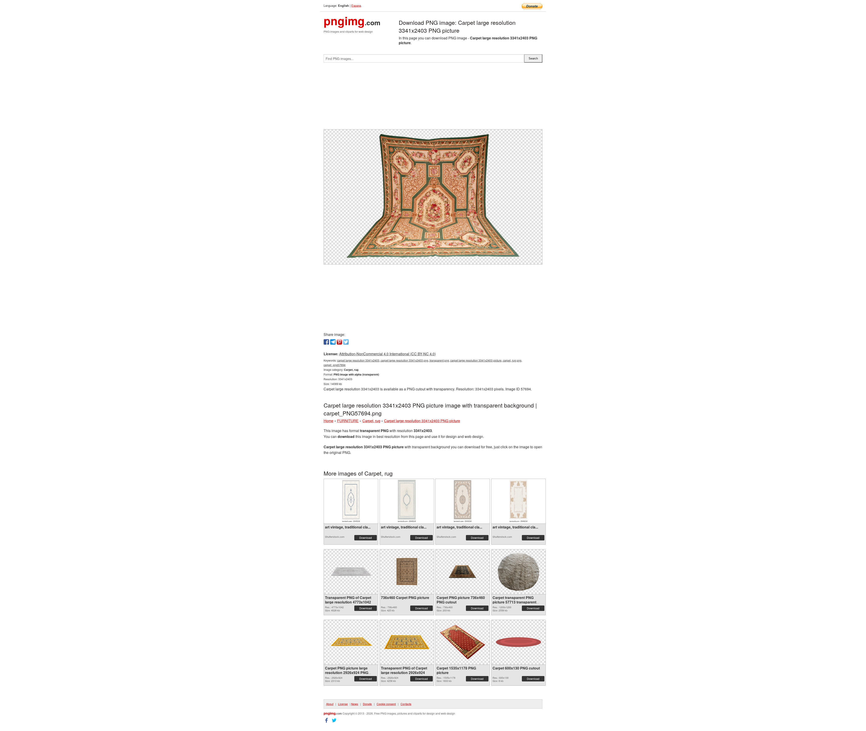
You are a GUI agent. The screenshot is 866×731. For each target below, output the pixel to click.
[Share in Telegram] (333, 342)
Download (365, 538)
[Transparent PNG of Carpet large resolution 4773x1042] (350, 571)
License (343, 704)
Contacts (406, 704)
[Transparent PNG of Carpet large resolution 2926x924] (406, 642)
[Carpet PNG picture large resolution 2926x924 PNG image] (350, 642)
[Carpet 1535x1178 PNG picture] (462, 642)
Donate (367, 704)
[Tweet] (346, 342)
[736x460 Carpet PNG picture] (406, 572)
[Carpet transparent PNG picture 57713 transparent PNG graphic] (518, 571)
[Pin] (339, 342)
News (354, 704)
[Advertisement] (433, 97)
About (329, 704)
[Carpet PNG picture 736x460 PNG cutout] (462, 572)
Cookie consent (386, 704)
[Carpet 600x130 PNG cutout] (518, 642)
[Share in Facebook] (326, 342)
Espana (356, 5)
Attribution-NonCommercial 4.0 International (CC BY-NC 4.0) (387, 353)
